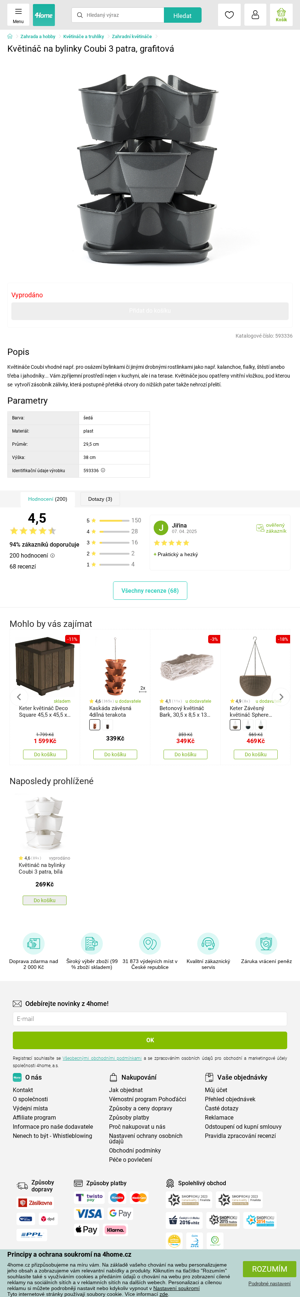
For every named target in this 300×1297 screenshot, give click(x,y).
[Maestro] (117, 1197)
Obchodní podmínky (135, 1150)
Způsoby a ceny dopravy (140, 1108)
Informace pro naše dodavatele (53, 1126)
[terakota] (95, 725)
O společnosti (30, 1099)
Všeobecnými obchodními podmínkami (102, 1058)
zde (164, 1294)
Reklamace (219, 1117)
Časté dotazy (222, 1108)
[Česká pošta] (25, 1219)
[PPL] (31, 1235)
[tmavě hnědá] (261, 725)
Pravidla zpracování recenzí (240, 1136)
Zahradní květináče (132, 36)
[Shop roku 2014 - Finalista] (260, 1220)
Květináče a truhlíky (83, 36)
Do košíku (45, 754)
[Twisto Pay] (89, 1197)
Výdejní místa (30, 1108)
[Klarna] (115, 1230)
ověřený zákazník (276, 528)
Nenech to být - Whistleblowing (52, 1136)
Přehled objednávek (230, 1099)
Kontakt (23, 1090)
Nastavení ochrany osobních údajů (146, 1138)
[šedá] (248, 725)
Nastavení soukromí (176, 1288)
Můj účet (216, 1090)
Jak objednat (126, 1090)
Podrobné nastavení (269, 1283)
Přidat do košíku (150, 310)
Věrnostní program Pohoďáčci (147, 1099)
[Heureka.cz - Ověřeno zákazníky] (174, 1240)
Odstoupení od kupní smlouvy (243, 1126)
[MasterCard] (139, 1197)
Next (281, 697)
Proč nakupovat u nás (137, 1126)
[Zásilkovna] (35, 1203)
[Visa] (89, 1214)
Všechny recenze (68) (150, 590)
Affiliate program (34, 1117)
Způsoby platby (129, 1117)
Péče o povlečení (130, 1159)
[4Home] (12, 36)
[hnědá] (107, 725)
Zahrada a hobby (37, 36)
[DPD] (48, 1219)
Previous (19, 697)
